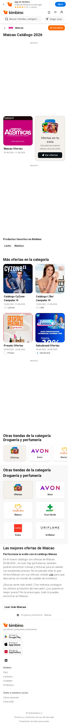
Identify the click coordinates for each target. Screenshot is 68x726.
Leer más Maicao (15, 607)
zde (51, 574)
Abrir (60, 4)
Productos (8, 684)
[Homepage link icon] (18, 615)
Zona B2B (8, 701)
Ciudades (7, 680)
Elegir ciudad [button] (57, 19)
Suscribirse (58, 27)
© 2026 (34, 713)
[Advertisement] (34, 78)
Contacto (8, 676)
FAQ (5, 672)
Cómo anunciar (11, 697)
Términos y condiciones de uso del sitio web (34, 717)
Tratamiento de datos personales (34, 721)
